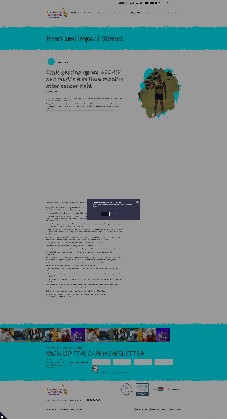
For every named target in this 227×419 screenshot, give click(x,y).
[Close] (138, 201)
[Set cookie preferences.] (3, 415)
